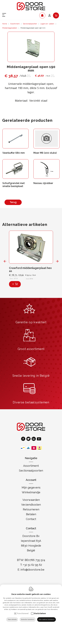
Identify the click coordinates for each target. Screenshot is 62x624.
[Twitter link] (29, 439)
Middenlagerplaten (9, 28)
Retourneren (31, 509)
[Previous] (5, 261)
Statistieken (40, 613)
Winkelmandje (31, 492)
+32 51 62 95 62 (32, 564)
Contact (31, 519)
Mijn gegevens (31, 487)
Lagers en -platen (47, 24)
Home (4, 24)
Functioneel (23, 613)
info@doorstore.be (32, 569)
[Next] (57, 261)
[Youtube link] (39, 439)
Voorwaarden (31, 499)
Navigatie (31, 458)
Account (31, 479)
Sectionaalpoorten (30, 24)
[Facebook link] (23, 439)
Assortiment (15, 24)
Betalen (31, 514)
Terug (13, 202)
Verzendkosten (31, 504)
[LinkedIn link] (34, 439)
